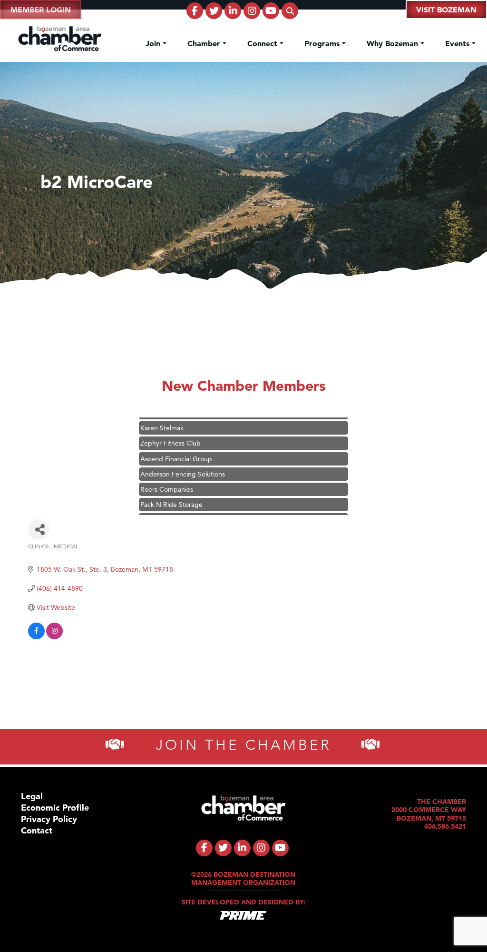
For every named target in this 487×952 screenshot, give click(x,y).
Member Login (40, 9)
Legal (32, 796)
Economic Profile (55, 807)
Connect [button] (263, 43)
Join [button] (154, 43)
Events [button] (458, 43)
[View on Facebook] (36, 637)
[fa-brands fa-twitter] (213, 10)
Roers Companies (166, 479)
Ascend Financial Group (176, 448)
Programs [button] (323, 43)
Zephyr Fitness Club (170, 432)
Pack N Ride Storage (171, 494)
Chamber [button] (205, 43)
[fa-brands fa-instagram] (252, 10)
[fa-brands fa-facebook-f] (194, 10)
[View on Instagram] (54, 637)
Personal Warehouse (170, 509)
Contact (36, 830)
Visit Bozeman (446, 9)
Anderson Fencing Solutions (182, 463)
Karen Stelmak (162, 417)
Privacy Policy (49, 818)
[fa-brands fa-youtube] (271, 10)
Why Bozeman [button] (393, 43)
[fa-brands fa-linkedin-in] (232, 10)
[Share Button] (38, 529)
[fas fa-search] (290, 10)
